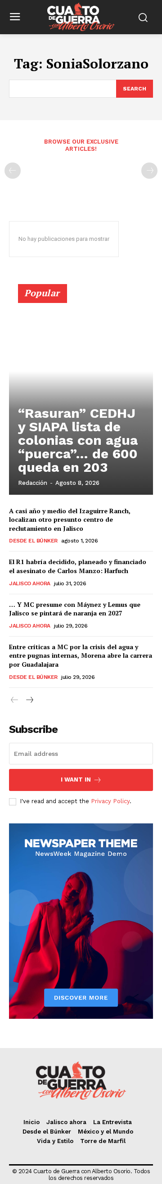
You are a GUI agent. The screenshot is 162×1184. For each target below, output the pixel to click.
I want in (76, 779)
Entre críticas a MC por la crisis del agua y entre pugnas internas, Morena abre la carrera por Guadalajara (80, 655)
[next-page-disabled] (149, 171)
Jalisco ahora (29, 583)
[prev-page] (12, 171)
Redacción (32, 482)
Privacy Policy (110, 801)
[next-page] (29, 700)
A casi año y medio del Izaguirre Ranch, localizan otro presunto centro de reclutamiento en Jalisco (69, 519)
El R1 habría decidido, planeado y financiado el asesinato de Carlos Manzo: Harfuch (77, 566)
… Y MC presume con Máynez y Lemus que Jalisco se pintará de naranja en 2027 (74, 609)
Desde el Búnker (33, 541)
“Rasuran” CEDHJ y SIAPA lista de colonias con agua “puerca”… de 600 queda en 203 (78, 440)
